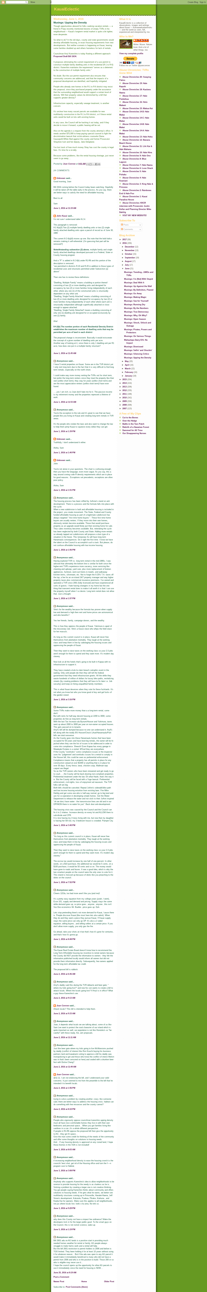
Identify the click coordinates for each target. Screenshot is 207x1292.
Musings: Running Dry (134, 304)
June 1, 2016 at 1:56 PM (64, 550)
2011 (124, 394)
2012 (124, 390)
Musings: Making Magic (135, 297)
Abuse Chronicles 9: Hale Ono (136, 156)
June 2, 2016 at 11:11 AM (64, 1037)
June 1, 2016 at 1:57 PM (64, 598)
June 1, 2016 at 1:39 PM (64, 431)
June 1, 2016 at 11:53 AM (64, 402)
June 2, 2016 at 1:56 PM (64, 1088)
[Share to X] (93, 164)
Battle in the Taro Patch (133, 424)
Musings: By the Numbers (136, 308)
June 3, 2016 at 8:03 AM (64, 1149)
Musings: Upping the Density (137, 358)
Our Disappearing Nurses (134, 433)
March (128, 368)
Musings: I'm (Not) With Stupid (138, 279)
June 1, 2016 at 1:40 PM (64, 452)
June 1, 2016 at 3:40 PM (64, 825)
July (127, 265)
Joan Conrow (63, 1005)
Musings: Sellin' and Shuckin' (138, 350)
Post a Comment (61, 1277)
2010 (124, 397)
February (129, 372)
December (130, 247)
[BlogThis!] (90, 164)
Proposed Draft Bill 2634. (65, 56)
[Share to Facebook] (96, 164)
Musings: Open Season (135, 319)
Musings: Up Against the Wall (138, 286)
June (127, 268)
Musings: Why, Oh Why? (135, 315)
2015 (124, 379)
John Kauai (62, 216)
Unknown (61, 178)
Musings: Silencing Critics (136, 354)
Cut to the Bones (130, 417)
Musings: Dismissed (133, 346)
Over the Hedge (129, 421)
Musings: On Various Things (137, 336)
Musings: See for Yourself (136, 301)
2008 (124, 405)
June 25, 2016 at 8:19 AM (64, 1272)
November (130, 250)
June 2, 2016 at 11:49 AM (64, 1067)
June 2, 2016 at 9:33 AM (64, 1013)
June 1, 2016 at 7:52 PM (64, 882)
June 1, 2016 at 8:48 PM (64, 939)
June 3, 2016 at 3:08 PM (64, 1170)
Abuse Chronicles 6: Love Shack (137, 168)
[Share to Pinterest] (99, 164)
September (130, 257)
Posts (126, 225)
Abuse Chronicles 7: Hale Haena (137, 165)
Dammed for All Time (132, 430)
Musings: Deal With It (134, 282)
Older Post (109, 1281)
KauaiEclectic (66, 9)
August (128, 261)
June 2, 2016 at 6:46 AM (64, 974)
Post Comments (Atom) (77, 1287)
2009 (124, 401)
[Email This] (87, 164)
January (129, 376)
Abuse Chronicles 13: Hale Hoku (137, 137)
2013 (124, 387)
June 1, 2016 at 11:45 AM (64, 353)
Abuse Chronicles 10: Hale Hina (137, 152)
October (129, 254)
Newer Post (58, 1281)
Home (84, 1281)
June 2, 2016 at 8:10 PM (64, 1109)
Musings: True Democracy (136, 312)
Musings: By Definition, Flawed (138, 290)
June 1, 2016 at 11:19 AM (64, 208)
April (127, 365)
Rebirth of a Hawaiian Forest (135, 427)
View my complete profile (131, 53)
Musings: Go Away (133, 293)
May (127, 361)
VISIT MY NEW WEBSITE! (134, 215)
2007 (124, 408)
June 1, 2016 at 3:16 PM (64, 699)
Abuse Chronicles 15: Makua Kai (137, 108)
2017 (124, 239)
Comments (128, 229)
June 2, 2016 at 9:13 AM (64, 998)
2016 (124, 243)
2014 (124, 383)
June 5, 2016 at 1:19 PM (64, 1229)
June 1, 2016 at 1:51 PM (64, 490)
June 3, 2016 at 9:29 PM (64, 1208)
